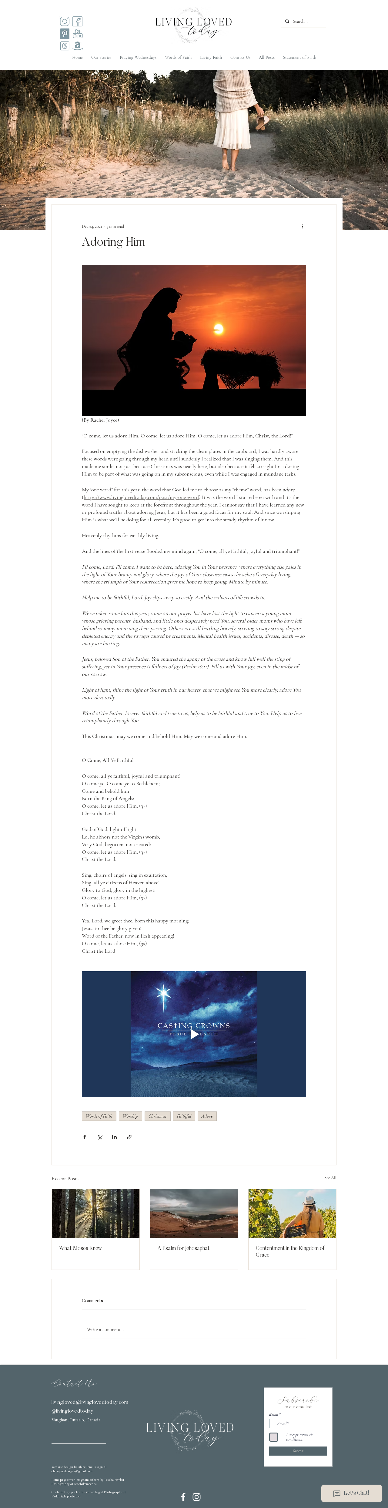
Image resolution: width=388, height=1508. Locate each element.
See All (330, 1177)
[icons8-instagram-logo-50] (64, 21)
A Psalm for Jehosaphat (183, 1248)
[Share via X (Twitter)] (99, 1137)
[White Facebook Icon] (183, 1497)
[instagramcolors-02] (77, 21)
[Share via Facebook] (85, 1137)
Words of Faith (99, 1116)
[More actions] (302, 226)
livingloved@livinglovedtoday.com (90, 1402)
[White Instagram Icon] (196, 1497)
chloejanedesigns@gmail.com (72, 1471)
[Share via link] (129, 1137)
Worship (130, 1116)
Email (273, 1414)
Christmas (158, 1116)
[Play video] (194, 1034)
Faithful (184, 1116)
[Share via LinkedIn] (114, 1137)
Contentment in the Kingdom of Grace (290, 1252)
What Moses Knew (80, 1248)
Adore (207, 1116)
